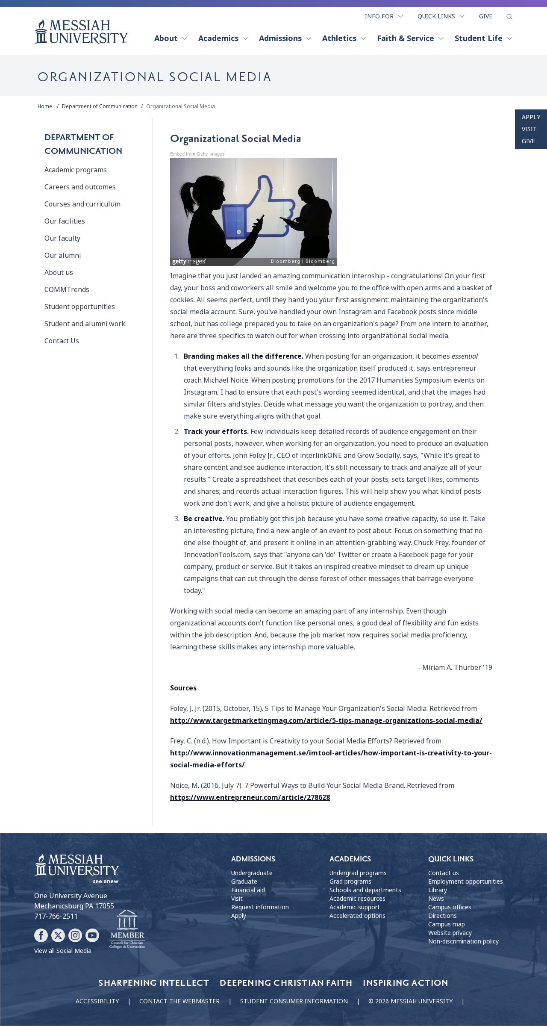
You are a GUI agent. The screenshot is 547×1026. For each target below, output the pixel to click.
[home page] (81, 31)
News (436, 898)
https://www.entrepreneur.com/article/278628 (250, 797)
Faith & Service (405, 38)
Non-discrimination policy (463, 941)
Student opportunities (79, 307)
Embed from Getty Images (197, 153)
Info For (379, 16)
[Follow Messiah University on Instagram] (75, 935)
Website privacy (450, 933)
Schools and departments (365, 890)
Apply (531, 117)
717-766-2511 (56, 916)
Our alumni (62, 255)
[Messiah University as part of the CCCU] (127, 929)
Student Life (479, 38)
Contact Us (61, 341)
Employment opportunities (465, 881)
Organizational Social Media (180, 106)
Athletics (339, 38)
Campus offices (449, 907)
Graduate (244, 881)
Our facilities (64, 221)
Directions (442, 915)
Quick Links (436, 16)
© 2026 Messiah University (410, 1001)
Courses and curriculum (82, 204)
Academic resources (357, 898)
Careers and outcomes (80, 187)
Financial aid (248, 890)
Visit (529, 129)
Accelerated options (357, 915)
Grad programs (350, 881)
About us (58, 272)
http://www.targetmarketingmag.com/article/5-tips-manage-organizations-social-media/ (326, 720)
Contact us (443, 873)
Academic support (354, 907)
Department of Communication (100, 106)
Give (485, 16)
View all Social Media (62, 950)
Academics (218, 38)
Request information (260, 907)
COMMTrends (66, 290)
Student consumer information (294, 1001)
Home (45, 106)
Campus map (446, 924)
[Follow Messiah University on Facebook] (41, 935)
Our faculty (62, 238)
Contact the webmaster (179, 1001)
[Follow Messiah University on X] (58, 935)
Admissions (280, 38)
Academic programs (75, 170)
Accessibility (97, 1001)
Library (437, 890)
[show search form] (509, 16)
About (166, 38)
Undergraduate (252, 873)
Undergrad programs (358, 873)
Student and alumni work (84, 324)
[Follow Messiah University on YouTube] (92, 935)
